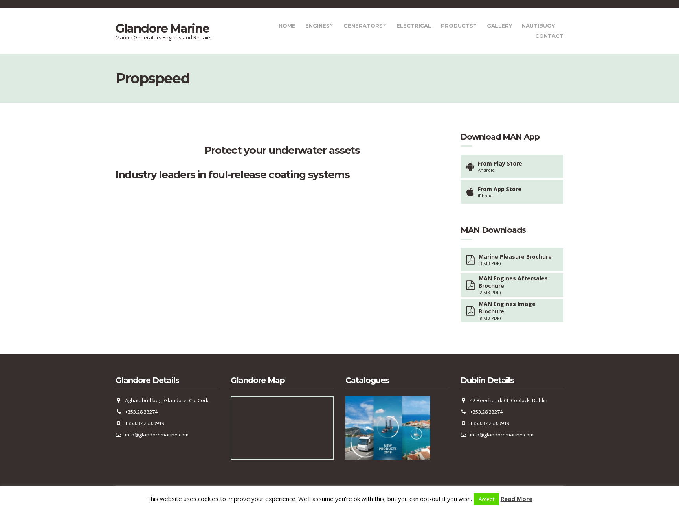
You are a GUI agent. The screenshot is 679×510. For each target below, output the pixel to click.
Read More (516, 499)
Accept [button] (486, 499)
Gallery (499, 25)
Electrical (413, 25)
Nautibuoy (538, 25)
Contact (549, 36)
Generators (363, 25)
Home (287, 25)
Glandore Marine (162, 28)
